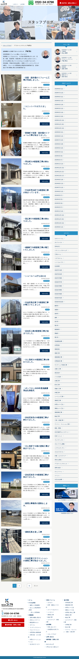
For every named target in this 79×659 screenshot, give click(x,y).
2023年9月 (59, 227)
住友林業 (57, 266)
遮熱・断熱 (58, 428)
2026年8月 (59, 88)
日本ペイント (58, 436)
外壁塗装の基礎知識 (35, 632)
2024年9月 (59, 179)
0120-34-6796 (11, 613)
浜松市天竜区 (58, 278)
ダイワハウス (58, 242)
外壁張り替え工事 (70, 612)
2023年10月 (59, 223)
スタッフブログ (7, 45)
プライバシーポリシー (52, 647)
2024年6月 (59, 191)
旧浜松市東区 (58, 286)
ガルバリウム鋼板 (60, 444)
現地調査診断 (58, 341)
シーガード (51, 612)
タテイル (32, 625)
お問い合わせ (14, 620)
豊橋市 (56, 333)
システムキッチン (60, 448)
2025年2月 (58, 159)
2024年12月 (59, 167)
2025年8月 (59, 136)
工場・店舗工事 (59, 420)
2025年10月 (59, 128)
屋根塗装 (57, 349)
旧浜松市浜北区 (59, 301)
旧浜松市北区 (58, 297)
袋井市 (56, 313)
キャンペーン (58, 471)
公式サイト (15, 4)
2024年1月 (59, 211)
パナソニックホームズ (61, 250)
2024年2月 (58, 207)
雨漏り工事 (58, 388)
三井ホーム (58, 254)
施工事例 (66, 600)
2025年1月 (59, 163)
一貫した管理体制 (35, 612)
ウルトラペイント (35, 630)
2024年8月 (59, 183)
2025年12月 (59, 120)
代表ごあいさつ (52, 627)
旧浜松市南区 (58, 294)
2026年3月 (59, 108)
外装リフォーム (50, 600)
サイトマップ (50, 644)
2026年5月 (59, 100)
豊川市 (56, 337)
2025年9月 (59, 132)
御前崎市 (57, 329)
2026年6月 (59, 96)
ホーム (30, 600)
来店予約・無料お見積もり (69, 3)
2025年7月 (59, 140)
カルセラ (50, 602)
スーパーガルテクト (53, 609)
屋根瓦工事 (58, 400)
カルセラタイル (59, 452)
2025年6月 (59, 144)
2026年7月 (59, 92)
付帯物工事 (68, 624)
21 (29, 585)
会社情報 (22, 4)
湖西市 (56, 309)
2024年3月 (58, 203)
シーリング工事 (59, 396)
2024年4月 (58, 199)
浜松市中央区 (58, 270)
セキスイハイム (59, 238)
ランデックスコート (35, 627)
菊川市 (56, 325)
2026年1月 (59, 116)
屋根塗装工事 (69, 605)
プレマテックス (59, 440)
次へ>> (36, 585)
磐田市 (56, 305)
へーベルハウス (59, 262)
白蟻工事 (57, 380)
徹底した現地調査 (35, 605)
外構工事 (57, 392)
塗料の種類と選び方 (35, 617)
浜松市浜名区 (58, 274)
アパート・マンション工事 (62, 424)
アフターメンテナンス (61, 463)
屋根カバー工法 (59, 408)
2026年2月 (59, 112)
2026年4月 (59, 104)
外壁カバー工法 (59, 404)
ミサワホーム (58, 258)
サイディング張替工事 (61, 365)
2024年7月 (59, 187)
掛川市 (56, 321)
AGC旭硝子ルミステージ (62, 432)
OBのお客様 (58, 459)
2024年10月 (59, 175)
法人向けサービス (35, 644)
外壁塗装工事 (69, 602)
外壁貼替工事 (58, 361)
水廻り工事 (58, 369)
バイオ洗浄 (58, 376)
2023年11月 (59, 219)
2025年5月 (59, 148)
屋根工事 (57, 353)
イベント (57, 475)
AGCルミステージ (35, 620)
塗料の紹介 (58, 467)
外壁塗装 (57, 345)
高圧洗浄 (57, 372)
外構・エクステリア (60, 455)
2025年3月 (58, 156)
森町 (56, 317)
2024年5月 (58, 195)
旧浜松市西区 (58, 290)
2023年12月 (59, 215)
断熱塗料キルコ (34, 622)
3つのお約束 (32, 602)
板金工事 (57, 416)
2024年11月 (59, 171)
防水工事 (57, 384)
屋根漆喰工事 (58, 357)
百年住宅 (57, 246)
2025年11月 (59, 124)
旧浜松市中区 (58, 282)
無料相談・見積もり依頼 (14, 624)
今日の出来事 (58, 479)
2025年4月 (59, 152)
